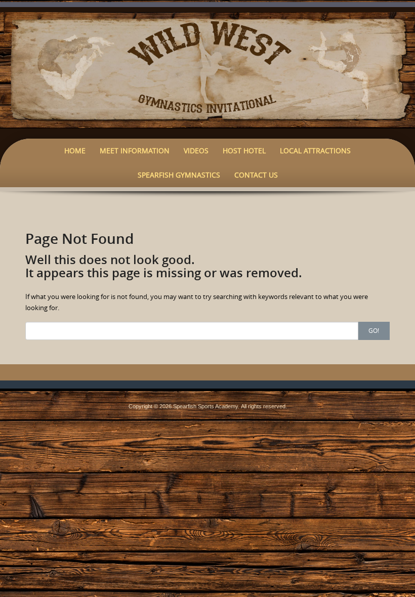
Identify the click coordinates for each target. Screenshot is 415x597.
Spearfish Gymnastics (179, 175)
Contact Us (256, 175)
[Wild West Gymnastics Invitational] (207, 69)
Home (75, 150)
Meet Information (135, 150)
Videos (196, 150)
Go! (373, 330)
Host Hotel (244, 150)
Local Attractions (315, 150)
